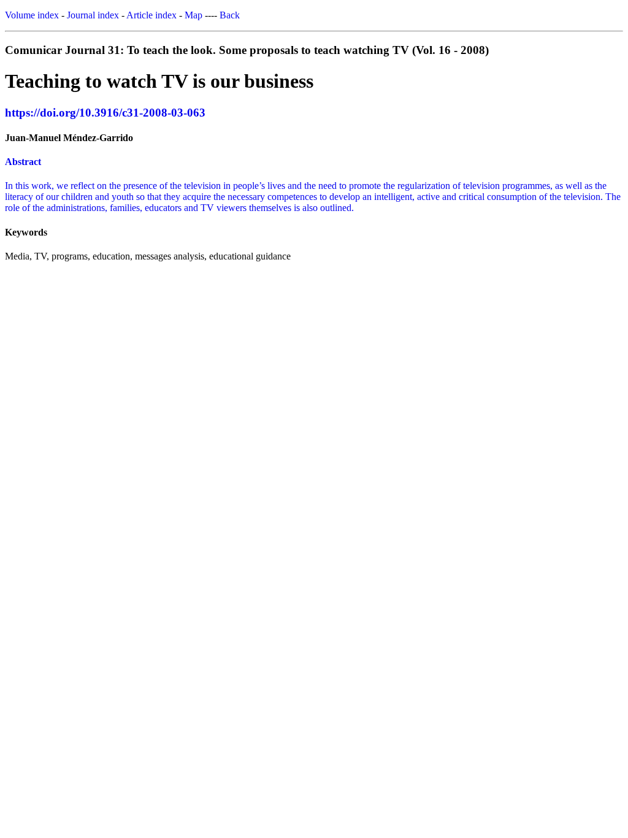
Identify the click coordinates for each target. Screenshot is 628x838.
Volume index (32, 15)
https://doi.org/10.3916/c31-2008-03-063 (105, 112)
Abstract (23, 161)
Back (230, 15)
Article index (151, 15)
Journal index (93, 15)
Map (193, 15)
